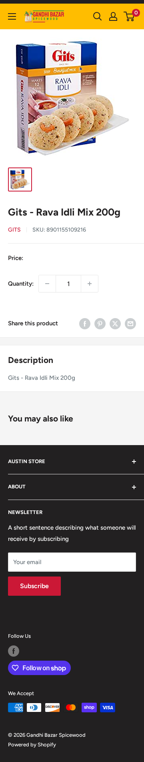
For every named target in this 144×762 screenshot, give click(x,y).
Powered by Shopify (32, 745)
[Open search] (97, 16)
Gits (14, 229)
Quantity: (21, 283)
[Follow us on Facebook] (13, 651)
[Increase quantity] (89, 283)
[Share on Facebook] (84, 323)
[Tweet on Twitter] (115, 323)
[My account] (113, 16)
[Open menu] (12, 16)
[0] (129, 16)
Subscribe (34, 586)
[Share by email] (130, 323)
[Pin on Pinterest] (100, 323)
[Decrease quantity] (47, 283)
